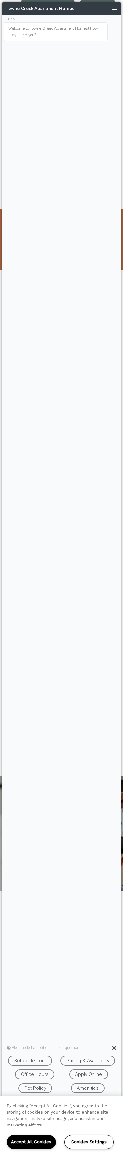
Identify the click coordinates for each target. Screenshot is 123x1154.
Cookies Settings (89, 1142)
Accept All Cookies (31, 1142)
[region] (61, 1125)
